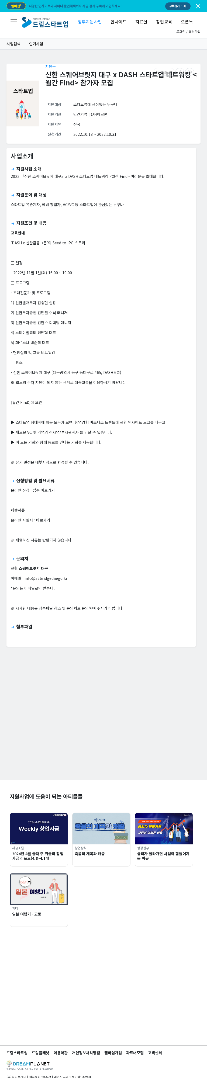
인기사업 (36, 43)
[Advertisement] (103, 742)
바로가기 (43, 520)
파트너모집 (135, 1052)
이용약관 (61, 1052)
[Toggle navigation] (13, 22)
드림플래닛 (40, 1052)
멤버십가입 (113, 1052)
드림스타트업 (16, 1052)
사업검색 (13, 43)
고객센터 (155, 1052)
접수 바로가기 (44, 490)
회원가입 (195, 31)
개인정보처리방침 (86, 1052)
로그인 (180, 31)
